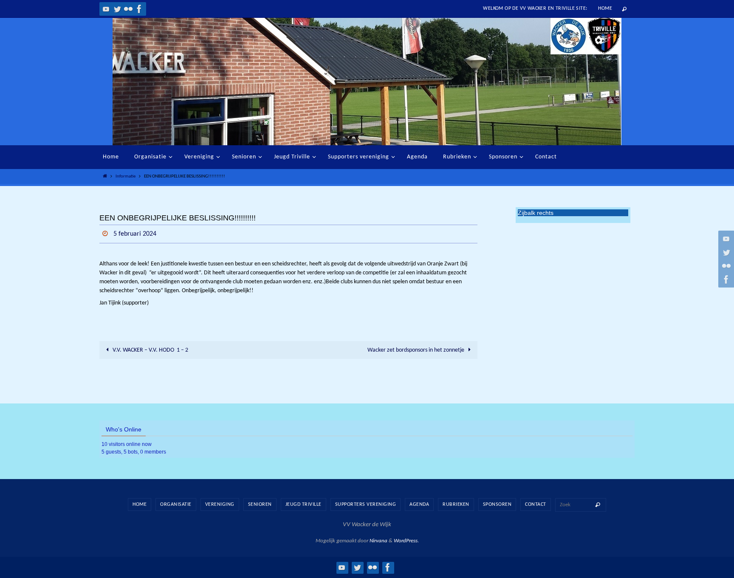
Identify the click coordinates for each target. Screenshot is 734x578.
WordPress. (406, 541)
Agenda (419, 504)
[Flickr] (128, 9)
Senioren (260, 504)
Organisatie (176, 504)
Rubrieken (456, 504)
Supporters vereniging (365, 504)
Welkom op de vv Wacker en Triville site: (535, 8)
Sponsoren (497, 504)
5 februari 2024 (134, 234)
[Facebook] (139, 9)
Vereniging (219, 504)
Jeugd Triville (303, 504)
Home (605, 8)
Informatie (126, 176)
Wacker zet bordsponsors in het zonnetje (416, 350)
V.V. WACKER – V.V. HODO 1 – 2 (149, 350)
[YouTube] (106, 9)
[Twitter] (117, 9)
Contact (535, 504)
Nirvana (378, 541)
